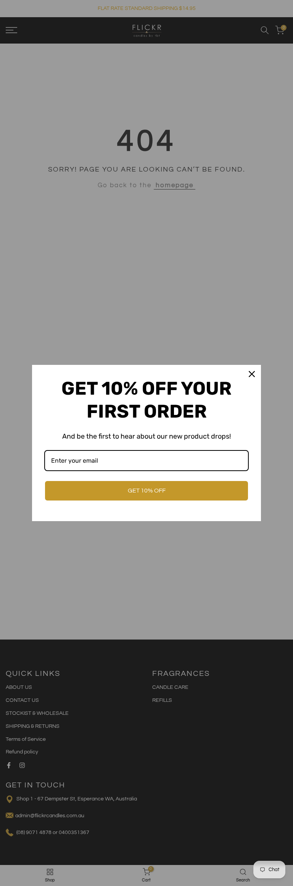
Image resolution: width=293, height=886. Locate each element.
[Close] (252, 374)
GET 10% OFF (147, 491)
